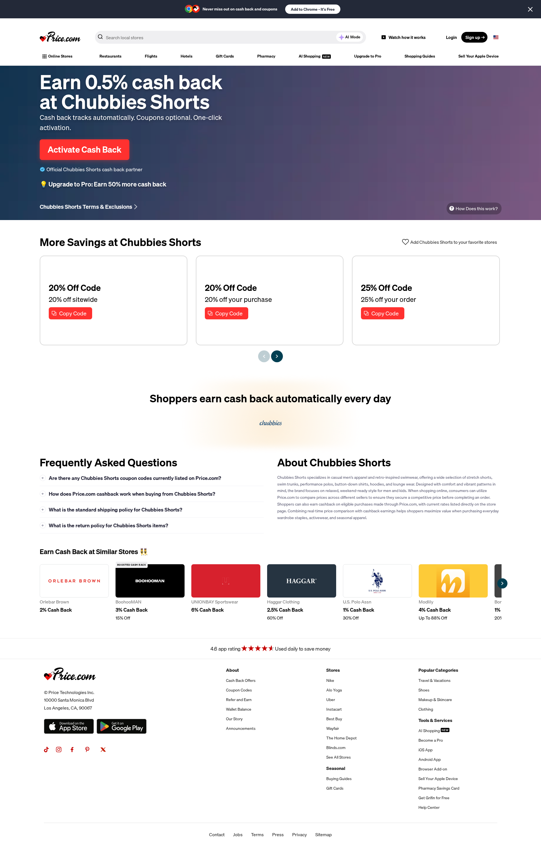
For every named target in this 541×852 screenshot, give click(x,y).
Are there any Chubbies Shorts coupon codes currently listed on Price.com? (131, 478)
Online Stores (60, 56)
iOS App (425, 750)
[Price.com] (70, 686)
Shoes (423, 690)
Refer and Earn (239, 700)
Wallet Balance (238, 709)
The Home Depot (341, 738)
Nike (330, 680)
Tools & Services (435, 720)
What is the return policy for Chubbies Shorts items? (104, 525)
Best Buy (334, 719)
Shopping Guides (420, 56)
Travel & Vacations (434, 680)
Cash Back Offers (241, 680)
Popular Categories (438, 670)
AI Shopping (310, 56)
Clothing (425, 709)
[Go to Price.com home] (60, 37)
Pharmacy (266, 56)
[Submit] (100, 38)
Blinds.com (335, 748)
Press (278, 834)
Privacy (299, 834)
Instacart (334, 709)
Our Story (234, 719)
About (232, 670)
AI (352, 37)
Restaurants (110, 56)
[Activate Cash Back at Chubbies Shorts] (271, 413)
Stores (333, 670)
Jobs (238, 834)
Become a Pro (430, 740)
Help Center (429, 807)
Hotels (186, 56)
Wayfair (332, 728)
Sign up (472, 37)
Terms (257, 834)
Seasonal (335, 768)
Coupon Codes (239, 690)
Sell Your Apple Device (478, 56)
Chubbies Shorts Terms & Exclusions (86, 206)
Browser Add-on (432, 769)
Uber (330, 700)
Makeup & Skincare (435, 700)
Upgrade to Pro (367, 56)
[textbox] (495, 37)
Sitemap (323, 834)
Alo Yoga (334, 690)
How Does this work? (477, 208)
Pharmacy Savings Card (438, 788)
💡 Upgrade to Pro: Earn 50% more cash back (103, 184)
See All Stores (338, 757)
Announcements (241, 728)
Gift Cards (225, 56)
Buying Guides (339, 779)
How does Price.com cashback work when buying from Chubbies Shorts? (128, 494)
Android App (429, 759)
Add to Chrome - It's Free (313, 9)
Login (451, 37)
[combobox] (230, 37)
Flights (151, 56)
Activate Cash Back (84, 149)
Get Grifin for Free (433, 798)
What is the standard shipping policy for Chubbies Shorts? (111, 509)
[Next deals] (277, 356)
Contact (217, 834)
